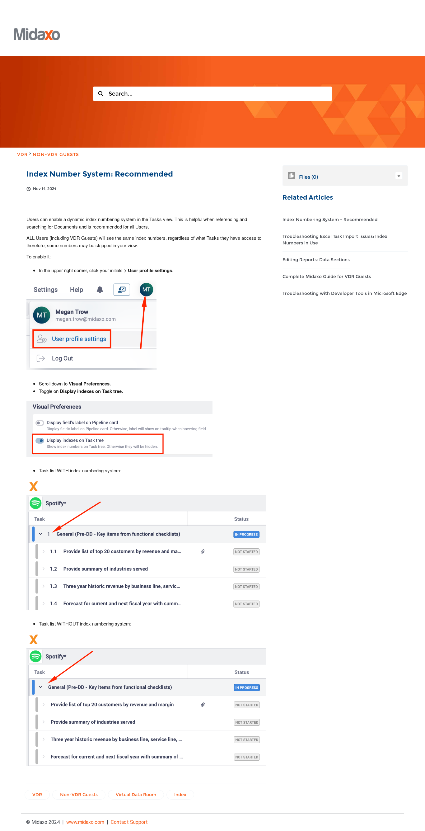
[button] (399, 175)
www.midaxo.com (85, 822)
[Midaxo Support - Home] (36, 34)
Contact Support (129, 822)
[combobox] (220, 94)
